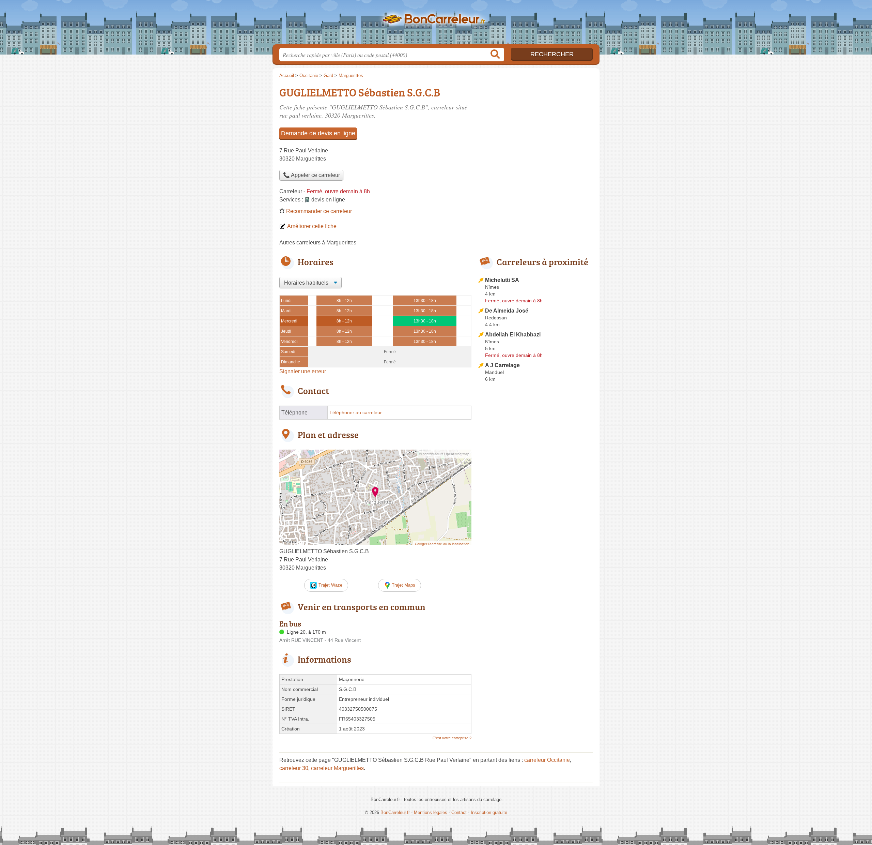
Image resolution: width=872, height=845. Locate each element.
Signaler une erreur (302, 371)
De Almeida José (506, 311)
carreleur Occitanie (547, 760)
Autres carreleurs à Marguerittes (317, 242)
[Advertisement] (535, 543)
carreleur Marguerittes (337, 768)
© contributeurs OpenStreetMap (444, 454)
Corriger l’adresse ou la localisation (442, 544)
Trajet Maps (403, 585)
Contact (459, 812)
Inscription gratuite (489, 812)
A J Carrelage (502, 365)
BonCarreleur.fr (436, 24)
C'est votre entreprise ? (452, 738)
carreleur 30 (293, 768)
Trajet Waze (330, 585)
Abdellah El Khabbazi (513, 334)
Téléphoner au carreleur (355, 412)
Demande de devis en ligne (318, 133)
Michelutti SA (502, 280)
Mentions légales (430, 812)
